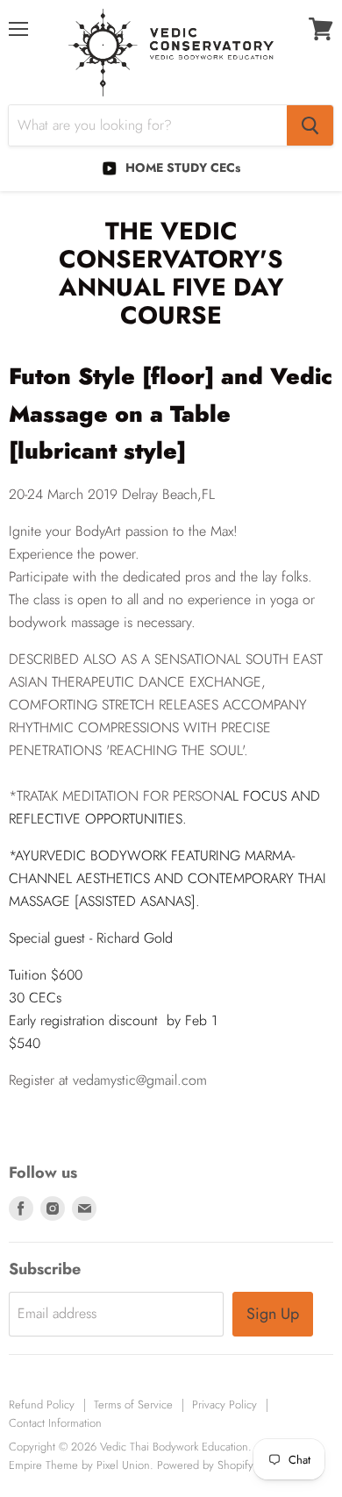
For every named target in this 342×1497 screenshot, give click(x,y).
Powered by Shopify (205, 1465)
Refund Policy (42, 1404)
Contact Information (55, 1423)
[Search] (310, 125)
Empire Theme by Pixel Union (79, 1465)
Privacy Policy (224, 1404)
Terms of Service (133, 1404)
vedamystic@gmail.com (140, 1080)
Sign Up (272, 1313)
